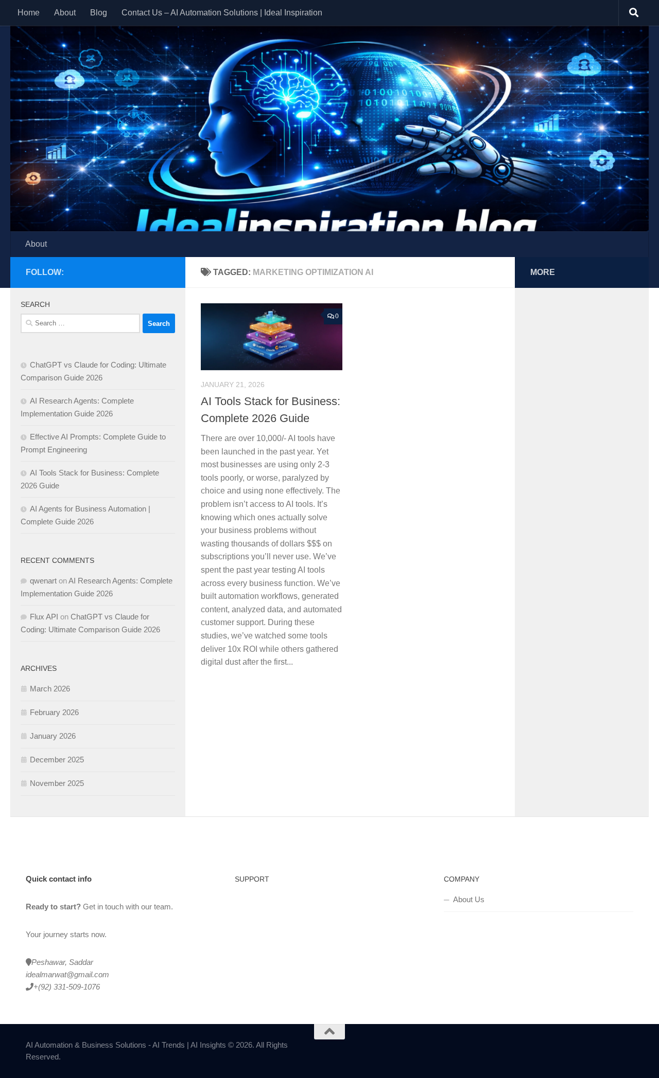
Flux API (44, 616)
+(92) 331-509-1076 (66, 986)
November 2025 (57, 783)
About (65, 12)
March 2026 (50, 688)
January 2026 (53, 736)
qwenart (43, 580)
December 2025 (57, 759)
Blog (98, 12)
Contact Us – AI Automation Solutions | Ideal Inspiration (222, 12)
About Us (468, 899)
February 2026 (54, 712)
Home (29, 12)
